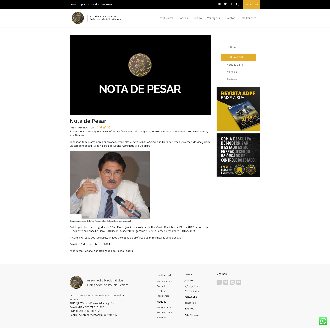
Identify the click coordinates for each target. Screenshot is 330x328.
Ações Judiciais (192, 286)
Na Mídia (232, 71)
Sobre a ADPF (164, 281)
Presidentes (163, 295)
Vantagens (213, 18)
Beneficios (190, 302)
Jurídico (197, 18)
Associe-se (106, 4)
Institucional (166, 18)
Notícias (183, 18)
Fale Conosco (248, 18)
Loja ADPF (84, 4)
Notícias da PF (235, 64)
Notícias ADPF (235, 57)
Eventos (230, 18)
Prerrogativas (191, 290)
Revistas (232, 79)
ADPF (73, 4)
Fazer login (252, 4)
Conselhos (162, 286)
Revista (188, 274)
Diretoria (161, 290)
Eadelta (95, 4)
